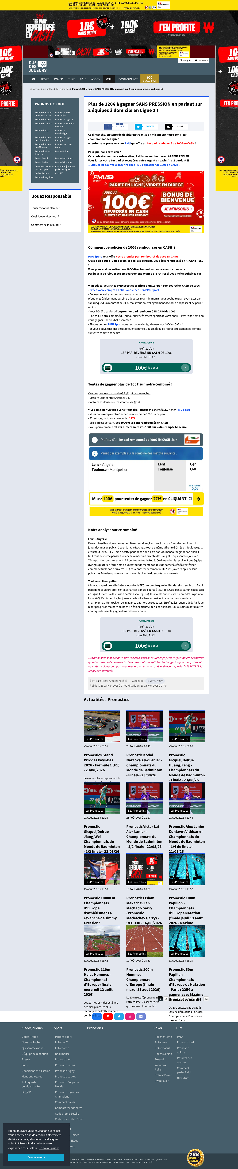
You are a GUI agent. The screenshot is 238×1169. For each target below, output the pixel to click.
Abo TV (59, 173)
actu (108, 79)
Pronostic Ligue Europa (63, 139)
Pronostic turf (185, 1042)
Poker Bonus (162, 1048)
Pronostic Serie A (43, 123)
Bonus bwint (41, 162)
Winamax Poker (160, 1067)
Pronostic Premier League (64, 125)
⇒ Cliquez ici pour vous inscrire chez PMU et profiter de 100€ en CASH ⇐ (134, 165)
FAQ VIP (26, 1092)
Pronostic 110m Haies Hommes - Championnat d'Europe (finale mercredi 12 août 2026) (98, 982)
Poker (58, 79)
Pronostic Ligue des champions (43, 139)
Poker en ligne (163, 1037)
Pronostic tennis (65, 1065)
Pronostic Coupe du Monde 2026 (43, 114)
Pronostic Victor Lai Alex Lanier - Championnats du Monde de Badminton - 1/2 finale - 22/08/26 (144, 836)
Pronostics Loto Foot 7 (63, 146)
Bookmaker (62, 1054)
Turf (71, 79)
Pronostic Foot (50, 104)
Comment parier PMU (184, 1070)
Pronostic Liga (42, 130)
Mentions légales (32, 1077)
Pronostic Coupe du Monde (67, 1084)
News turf (183, 1078)
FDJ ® (83, 79)
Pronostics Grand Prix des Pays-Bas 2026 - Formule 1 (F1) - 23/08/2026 (102, 762)
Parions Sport (63, 1037)
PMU (128, 143)
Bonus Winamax (63, 162)
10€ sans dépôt (127, 79)
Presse (26, 1059)
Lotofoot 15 (62, 1048)
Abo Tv (95, 79)
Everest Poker (163, 1075)
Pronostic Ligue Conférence (43, 146)
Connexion (203, 60)
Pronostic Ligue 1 (44, 119)
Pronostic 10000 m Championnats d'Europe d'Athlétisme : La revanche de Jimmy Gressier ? (100, 910)
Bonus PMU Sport (64, 158)
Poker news (162, 1042)
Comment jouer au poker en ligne (65, 168)
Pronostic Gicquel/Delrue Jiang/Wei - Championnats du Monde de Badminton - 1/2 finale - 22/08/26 (102, 839)
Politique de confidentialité (31, 1084)
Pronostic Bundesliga (61, 132)
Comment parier (65, 1102)
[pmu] (146, 474)
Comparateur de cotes (68, 1108)
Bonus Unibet (62, 151)
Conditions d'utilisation (36, 1071)
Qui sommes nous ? (33, 1048)
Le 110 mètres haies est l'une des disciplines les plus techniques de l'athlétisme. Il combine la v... (101, 1009)
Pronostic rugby (65, 1071)
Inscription (187, 60)
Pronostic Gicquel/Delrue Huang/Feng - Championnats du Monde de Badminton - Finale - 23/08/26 (187, 767)
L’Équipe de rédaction (35, 1054)
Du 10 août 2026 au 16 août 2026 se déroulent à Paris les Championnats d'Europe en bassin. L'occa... (185, 1014)
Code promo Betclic (67, 1114)
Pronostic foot (63, 1059)
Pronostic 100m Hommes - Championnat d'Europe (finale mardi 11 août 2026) (143, 979)
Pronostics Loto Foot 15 (43, 153)
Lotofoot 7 (61, 1042)
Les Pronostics (155, 681)
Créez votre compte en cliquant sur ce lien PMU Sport (124, 290)
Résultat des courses (184, 1060)
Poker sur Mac (163, 1054)
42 (206, 999)
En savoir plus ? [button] (49, 1148)
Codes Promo (42, 173)
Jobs (25, 1065)
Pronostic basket (65, 1077)
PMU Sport (95, 257)
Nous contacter (31, 1042)
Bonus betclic (42, 158)
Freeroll (159, 1059)
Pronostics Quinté (44, 177)
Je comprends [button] (36, 1157)
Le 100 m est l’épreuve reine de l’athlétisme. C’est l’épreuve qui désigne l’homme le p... (144, 1002)
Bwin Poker (161, 1081)
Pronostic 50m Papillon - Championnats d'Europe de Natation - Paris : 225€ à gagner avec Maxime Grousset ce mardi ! (187, 984)
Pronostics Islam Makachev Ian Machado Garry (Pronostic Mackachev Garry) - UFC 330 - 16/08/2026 (144, 910)
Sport (44, 79)
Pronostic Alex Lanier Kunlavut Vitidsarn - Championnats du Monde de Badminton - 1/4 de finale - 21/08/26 (187, 839)
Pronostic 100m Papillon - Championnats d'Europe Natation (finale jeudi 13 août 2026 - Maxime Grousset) (186, 913)
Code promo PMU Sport (69, 1119)
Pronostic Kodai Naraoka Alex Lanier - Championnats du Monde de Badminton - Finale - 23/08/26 (144, 765)
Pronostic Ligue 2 (64, 119)
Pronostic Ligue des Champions (67, 1094)
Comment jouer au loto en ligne (44, 168)
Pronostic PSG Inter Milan (62, 114)
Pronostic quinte (183, 1050)
